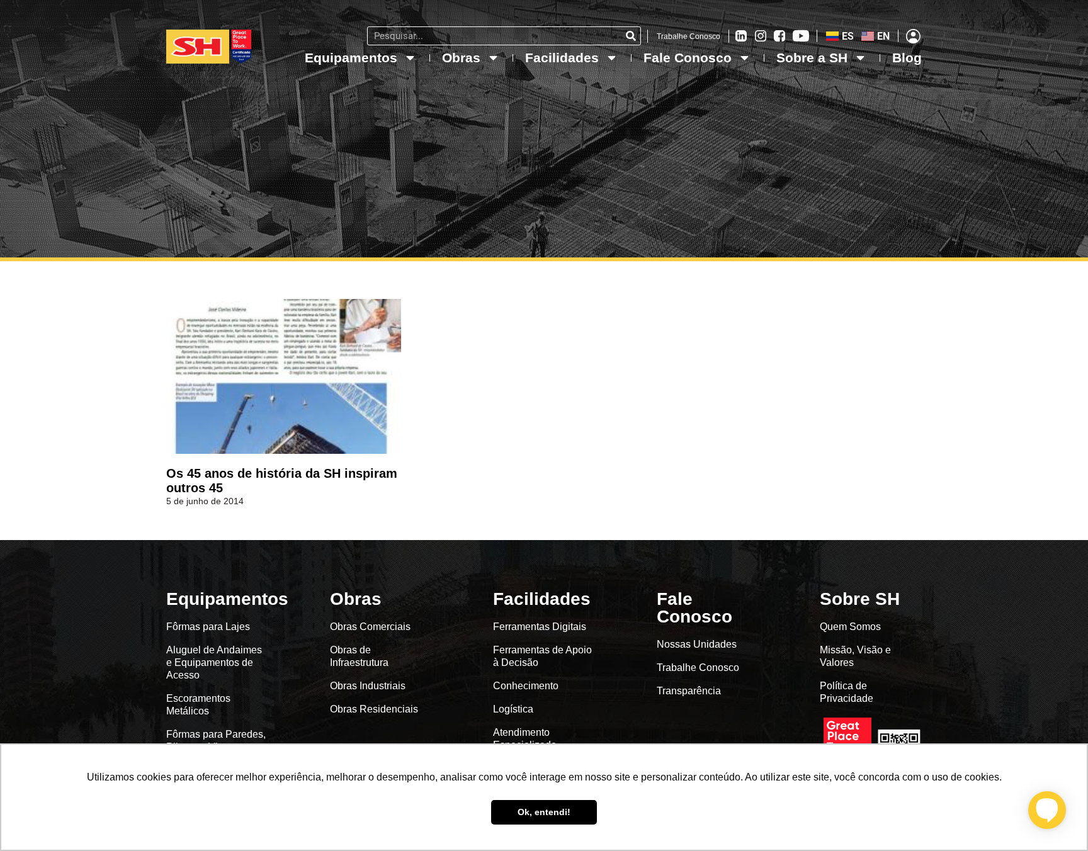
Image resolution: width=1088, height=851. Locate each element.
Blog (907, 57)
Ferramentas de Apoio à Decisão (542, 656)
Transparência (690, 690)
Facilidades (562, 57)
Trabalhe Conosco (688, 36)
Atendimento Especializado (525, 738)
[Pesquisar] (630, 36)
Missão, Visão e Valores (855, 656)
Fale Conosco (687, 57)
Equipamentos (351, 57)
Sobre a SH (811, 57)
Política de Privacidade (846, 692)
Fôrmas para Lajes (208, 626)
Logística (513, 709)
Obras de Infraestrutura (359, 656)
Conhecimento (525, 685)
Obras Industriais (367, 685)
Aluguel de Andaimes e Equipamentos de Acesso (214, 662)
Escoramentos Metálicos (198, 704)
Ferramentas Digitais (539, 626)
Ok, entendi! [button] (544, 812)
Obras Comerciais (370, 626)
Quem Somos (850, 626)
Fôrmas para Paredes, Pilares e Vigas (216, 740)
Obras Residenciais (374, 709)
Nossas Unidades (697, 644)
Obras (461, 57)
